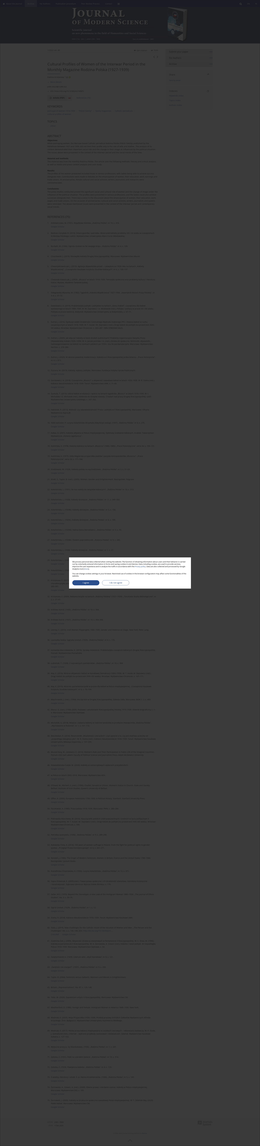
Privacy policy (140, 566)
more (86, 569)
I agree (86, 582)
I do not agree (115, 582)
